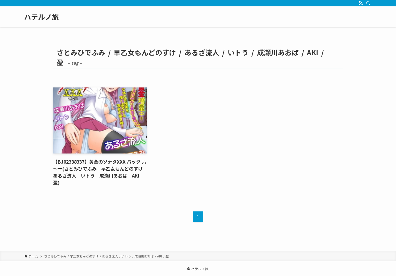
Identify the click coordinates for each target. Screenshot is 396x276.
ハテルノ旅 (41, 16)
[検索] (368, 3)
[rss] (360, 3)
